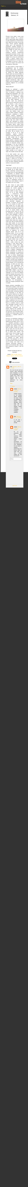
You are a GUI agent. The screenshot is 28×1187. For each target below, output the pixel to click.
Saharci (20, 354)
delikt (12, 354)
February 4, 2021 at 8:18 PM (17, 390)
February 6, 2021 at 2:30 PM (17, 417)
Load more (14, 485)
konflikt (15, 354)
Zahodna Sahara (19, 356)
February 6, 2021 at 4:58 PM (17, 428)
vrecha (15, 389)
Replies (13, 386)
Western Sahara (10, 356)
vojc (11, 366)
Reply (11, 383)
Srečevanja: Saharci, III (15, 14)
